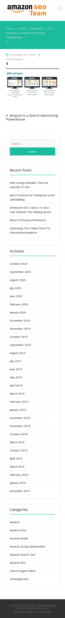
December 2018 (20, 418)
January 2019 (18, 410)
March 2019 (17, 393)
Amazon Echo (18, 530)
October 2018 (18, 434)
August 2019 (18, 353)
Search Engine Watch (23, 571)
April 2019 (16, 385)
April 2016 (16, 458)
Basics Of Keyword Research (28, 220)
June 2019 (16, 369)
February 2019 (19, 401)
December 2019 (20, 320)
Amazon (15, 522)
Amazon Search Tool (22, 554)
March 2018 (17, 442)
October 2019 (18, 336)
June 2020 (16, 296)
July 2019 (15, 361)
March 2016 (17, 466)
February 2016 (19, 474)
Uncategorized (19, 579)
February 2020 (19, 304)
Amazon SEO (18, 562)
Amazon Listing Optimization (27, 546)
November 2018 (20, 426)
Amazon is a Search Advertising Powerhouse (32, 117)
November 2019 (20, 328)
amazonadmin (14, 59)
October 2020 (18, 263)
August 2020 (18, 280)
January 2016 (18, 483)
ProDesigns (44, 611)
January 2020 (18, 312)
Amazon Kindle (19, 538)
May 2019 (16, 377)
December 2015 (20, 491)
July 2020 (15, 288)
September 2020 (20, 272)
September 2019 (20, 345)
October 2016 (18, 450)
